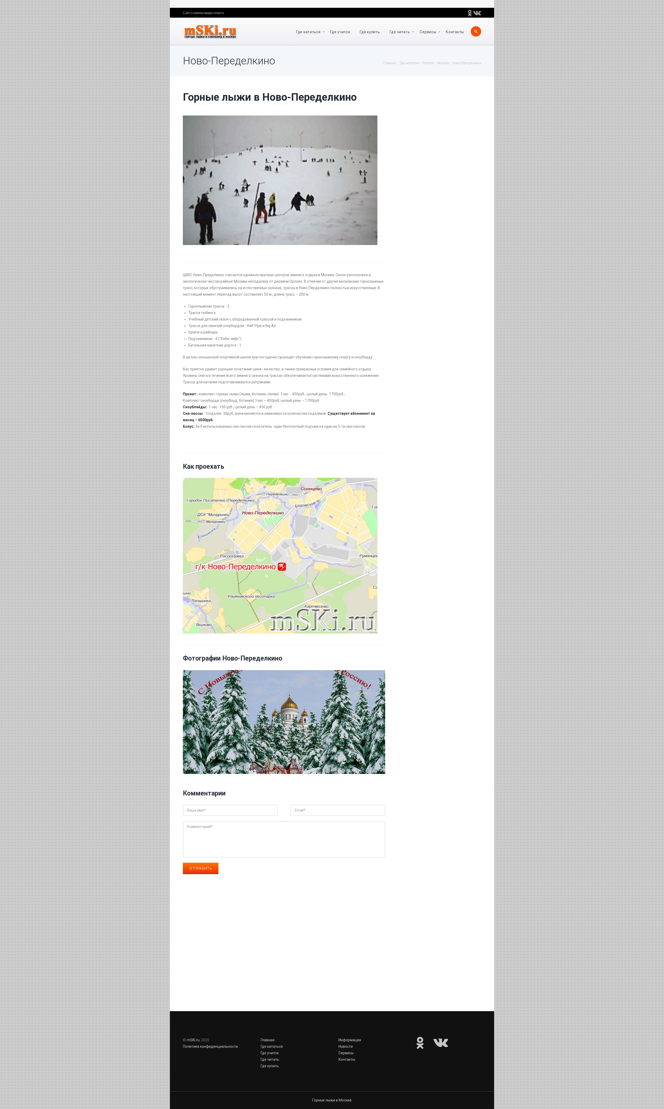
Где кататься (308, 32)
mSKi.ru (193, 1040)
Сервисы (428, 32)
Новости (345, 1046)
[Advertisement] (284, 950)
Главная (267, 1040)
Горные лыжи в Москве (332, 1100)
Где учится (340, 32)
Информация (349, 1040)
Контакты (455, 32)
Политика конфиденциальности (210, 1046)
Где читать (400, 32)
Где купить (370, 32)
